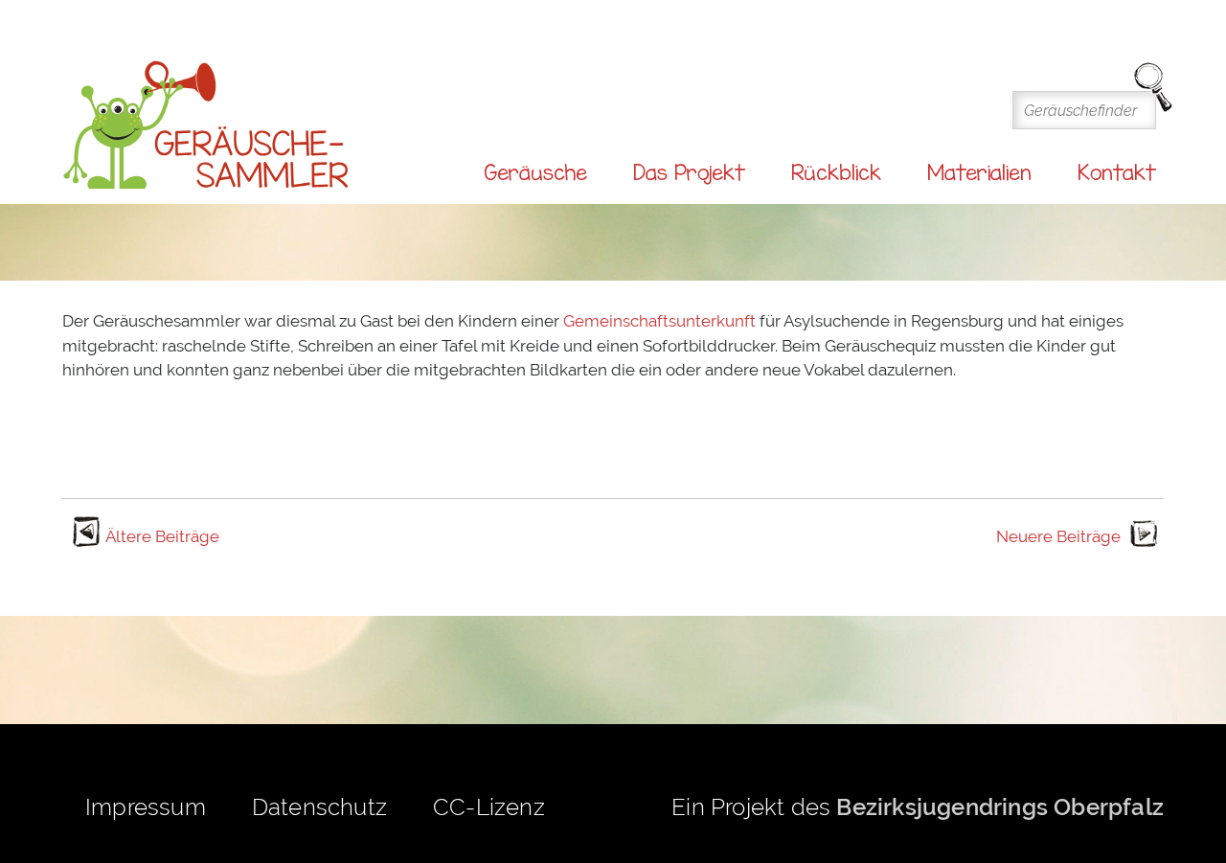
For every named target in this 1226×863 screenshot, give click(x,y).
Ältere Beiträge (162, 536)
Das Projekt (689, 172)
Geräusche (535, 172)
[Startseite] (206, 126)
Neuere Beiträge (1058, 536)
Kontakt (1117, 172)
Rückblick (836, 172)
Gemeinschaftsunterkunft (661, 320)
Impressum (145, 807)
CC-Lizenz (489, 807)
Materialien (979, 172)
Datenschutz (319, 807)
